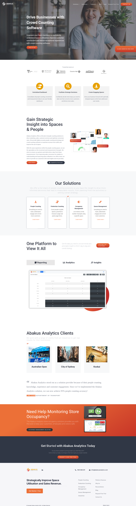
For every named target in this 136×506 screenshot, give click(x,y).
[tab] (41, 262)
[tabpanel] (68, 291)
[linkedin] (42, 470)
